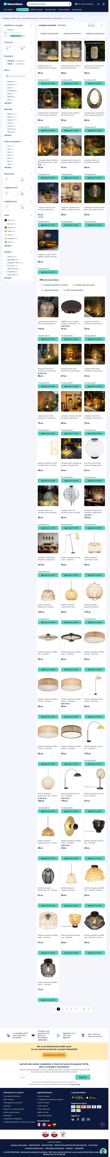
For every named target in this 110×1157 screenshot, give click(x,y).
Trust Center (93, 1145)
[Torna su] (102, 1124)
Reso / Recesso (8, 1099)
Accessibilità (79, 1148)
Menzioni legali (47, 1145)
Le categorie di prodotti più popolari (50, 1099)
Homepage (6, 18)
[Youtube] (88, 1119)
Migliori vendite (43, 1112)
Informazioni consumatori (54, 1148)
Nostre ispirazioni (43, 1109)
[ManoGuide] (103, 1151)
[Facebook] (78, 1119)
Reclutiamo (7, 1115)
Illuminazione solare (45, 18)
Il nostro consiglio (43, 1096)
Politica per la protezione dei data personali (70, 1145)
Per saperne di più (74, 1084)
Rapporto (69, 1148)
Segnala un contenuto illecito (13, 1109)
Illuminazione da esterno (30, 18)
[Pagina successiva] (88, 1009)
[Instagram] (83, 1119)
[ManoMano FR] (39, 1124)
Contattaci (7, 1106)
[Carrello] (103, 4)
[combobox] (95, 25)
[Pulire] (69, 4)
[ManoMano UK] (44, 1124)
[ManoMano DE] (49, 1124)
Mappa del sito (34, 1145)
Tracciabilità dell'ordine (11, 1096)
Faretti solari (57, 18)
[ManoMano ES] (54, 1124)
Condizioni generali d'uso (34, 1148)
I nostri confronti (43, 1103)
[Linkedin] (73, 1119)
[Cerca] (29, 4)
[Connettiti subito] (98, 4)
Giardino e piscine (16, 18)
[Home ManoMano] (13, 4)
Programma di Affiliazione (12, 1119)
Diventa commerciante (11, 1112)
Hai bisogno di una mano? (12, 1103)
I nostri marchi (42, 1106)
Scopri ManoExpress (44, 1115)
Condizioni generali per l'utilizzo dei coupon (19, 1122)
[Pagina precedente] (54, 1009)
